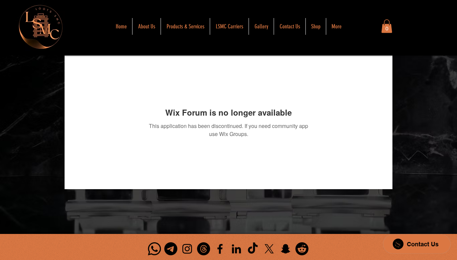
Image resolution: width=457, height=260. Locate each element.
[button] (386, 26)
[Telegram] (170, 248)
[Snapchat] (285, 248)
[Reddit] (301, 248)
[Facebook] (219, 248)
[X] (269, 248)
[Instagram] (187, 248)
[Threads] (203, 248)
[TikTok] (252, 248)
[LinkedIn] (236, 248)
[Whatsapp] (154, 248)
